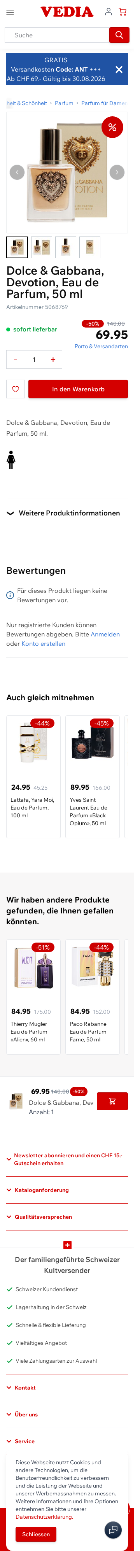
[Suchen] (119, 35)
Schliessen (36, 1534)
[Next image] (117, 172)
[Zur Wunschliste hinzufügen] (15, 389)
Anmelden (105, 634)
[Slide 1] (17, 247)
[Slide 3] (65, 247)
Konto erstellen (43, 643)
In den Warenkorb (78, 389)
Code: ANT (71, 69)
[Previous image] (17, 172)
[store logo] (67, 11)
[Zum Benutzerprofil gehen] (109, 11)
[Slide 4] (89, 247)
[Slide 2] (41, 247)
